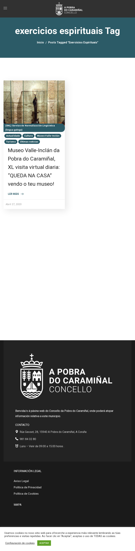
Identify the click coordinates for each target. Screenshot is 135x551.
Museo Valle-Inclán (48, 135)
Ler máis (13, 194)
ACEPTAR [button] (44, 543)
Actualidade (13, 135)
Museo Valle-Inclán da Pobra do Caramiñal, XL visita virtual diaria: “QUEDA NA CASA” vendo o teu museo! (34, 167)
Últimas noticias (29, 141)
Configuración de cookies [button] (20, 543)
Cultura (28, 135)
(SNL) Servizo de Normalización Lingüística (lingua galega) (30, 127)
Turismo (11, 141)
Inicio (40, 42)
